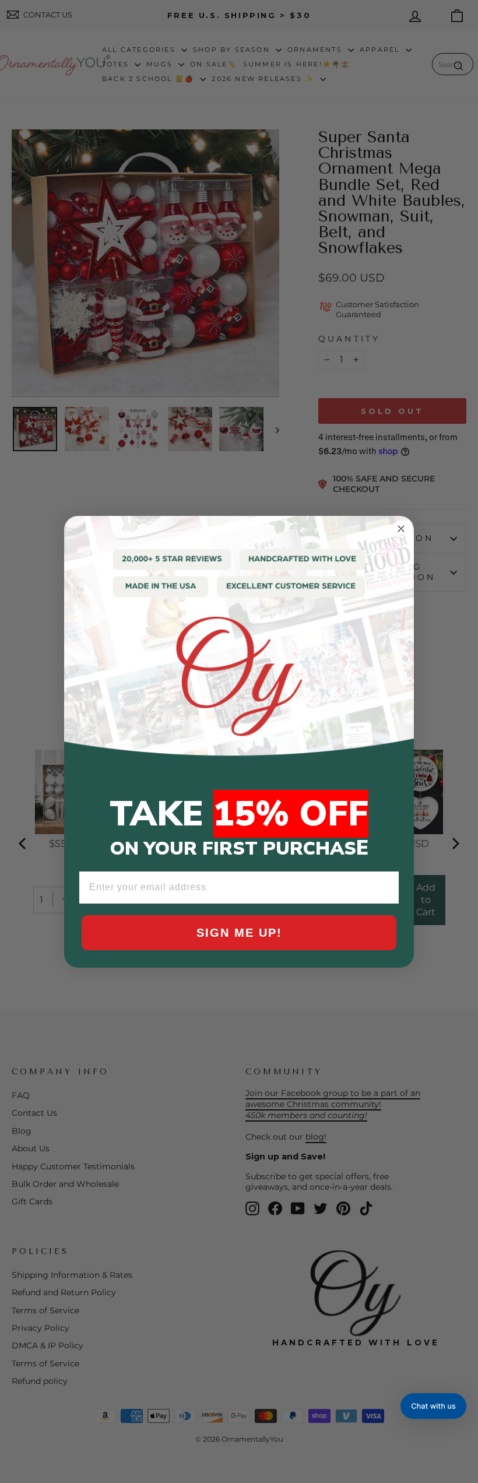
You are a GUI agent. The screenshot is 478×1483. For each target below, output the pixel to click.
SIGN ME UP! (239, 932)
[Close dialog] (401, 529)
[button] (433, 1406)
